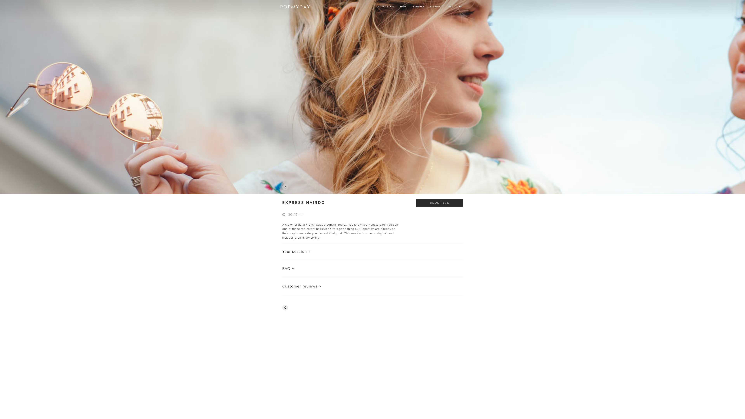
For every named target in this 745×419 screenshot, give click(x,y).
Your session (295, 251)
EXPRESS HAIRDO (303, 202)
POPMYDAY (295, 7)
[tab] (372, 202)
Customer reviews (300, 286)
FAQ (287, 269)
